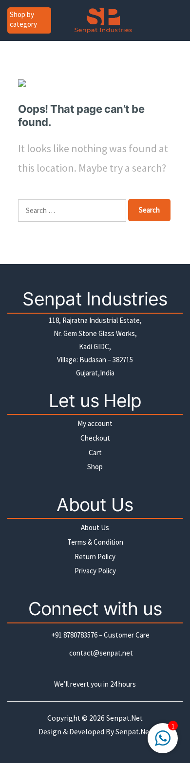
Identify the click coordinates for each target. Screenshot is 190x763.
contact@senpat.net (101, 652)
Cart (95, 452)
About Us (95, 527)
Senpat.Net (133, 731)
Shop (95, 466)
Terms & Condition (95, 542)
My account (95, 423)
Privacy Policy (95, 570)
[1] (163, 742)
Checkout (95, 438)
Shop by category (23, 19)
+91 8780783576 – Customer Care (100, 634)
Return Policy (95, 556)
